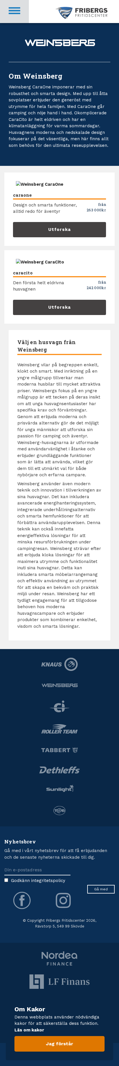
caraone (22, 195)
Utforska (59, 229)
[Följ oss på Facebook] (22, 900)
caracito (23, 273)
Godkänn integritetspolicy (38, 880)
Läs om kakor (29, 1030)
